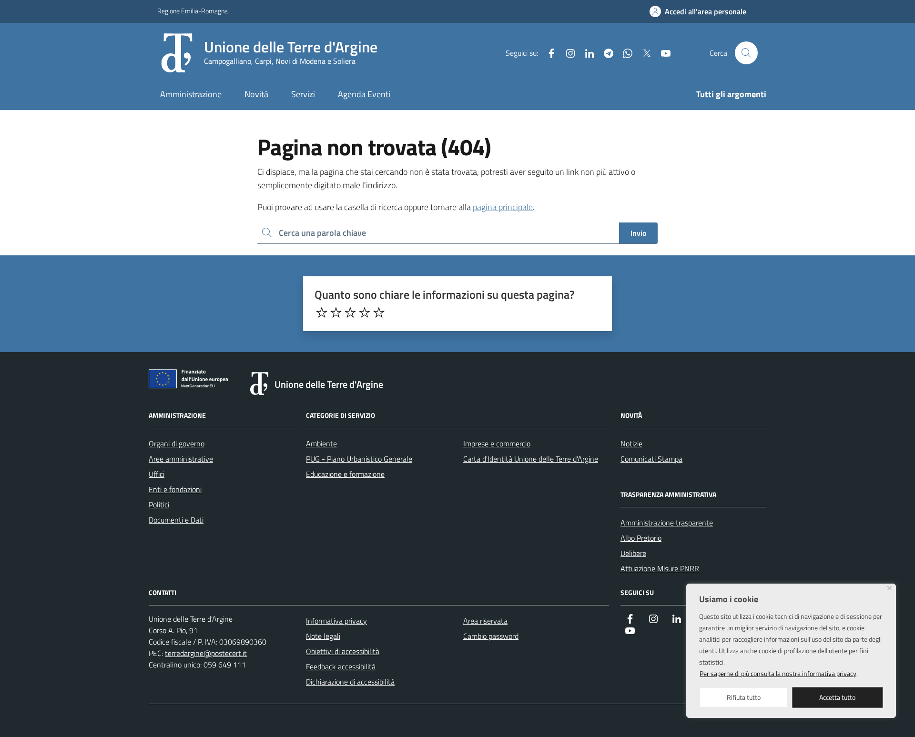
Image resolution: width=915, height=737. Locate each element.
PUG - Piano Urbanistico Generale (359, 458)
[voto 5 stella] (379, 312)
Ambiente (321, 443)
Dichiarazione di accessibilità (350, 681)
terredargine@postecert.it (206, 653)
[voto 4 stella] (364, 312)
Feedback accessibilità (341, 666)
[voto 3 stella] (350, 312)
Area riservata (485, 620)
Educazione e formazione (345, 474)
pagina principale (503, 207)
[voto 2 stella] (336, 312)
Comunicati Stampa (651, 458)
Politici (159, 504)
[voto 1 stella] (322, 312)
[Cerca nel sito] (746, 52)
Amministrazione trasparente (666, 522)
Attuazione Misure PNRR (659, 568)
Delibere (633, 553)
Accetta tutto (837, 697)
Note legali (323, 636)
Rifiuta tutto (744, 697)
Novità (256, 94)
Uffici (156, 474)
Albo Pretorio (640, 538)
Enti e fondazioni (175, 489)
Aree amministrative (181, 458)
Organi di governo (176, 443)
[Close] (889, 588)
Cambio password (490, 636)
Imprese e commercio (496, 443)
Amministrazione (191, 94)
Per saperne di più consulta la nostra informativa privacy (778, 673)
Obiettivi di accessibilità (342, 651)
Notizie (631, 443)
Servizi (303, 94)
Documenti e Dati (176, 519)
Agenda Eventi (364, 94)
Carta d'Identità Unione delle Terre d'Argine (530, 458)
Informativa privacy (336, 620)
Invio (638, 233)
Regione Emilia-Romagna (192, 11)
